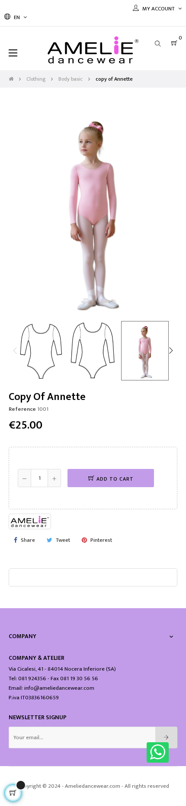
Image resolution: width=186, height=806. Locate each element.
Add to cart (114, 479)
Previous (15, 350)
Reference (22, 409)
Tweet (63, 540)
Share (28, 540)
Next (171, 350)
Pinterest (101, 540)
